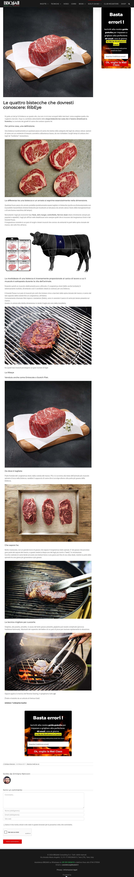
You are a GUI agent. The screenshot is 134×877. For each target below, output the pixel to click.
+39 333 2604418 (67, 862)
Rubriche (29, 764)
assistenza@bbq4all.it (70, 865)
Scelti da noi (35, 764)
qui (54, 694)
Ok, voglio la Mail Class (48, 751)
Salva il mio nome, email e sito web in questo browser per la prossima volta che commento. (38, 825)
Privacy (59, 870)
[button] (129, 3)
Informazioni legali (70, 870)
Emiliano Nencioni (10, 764)
